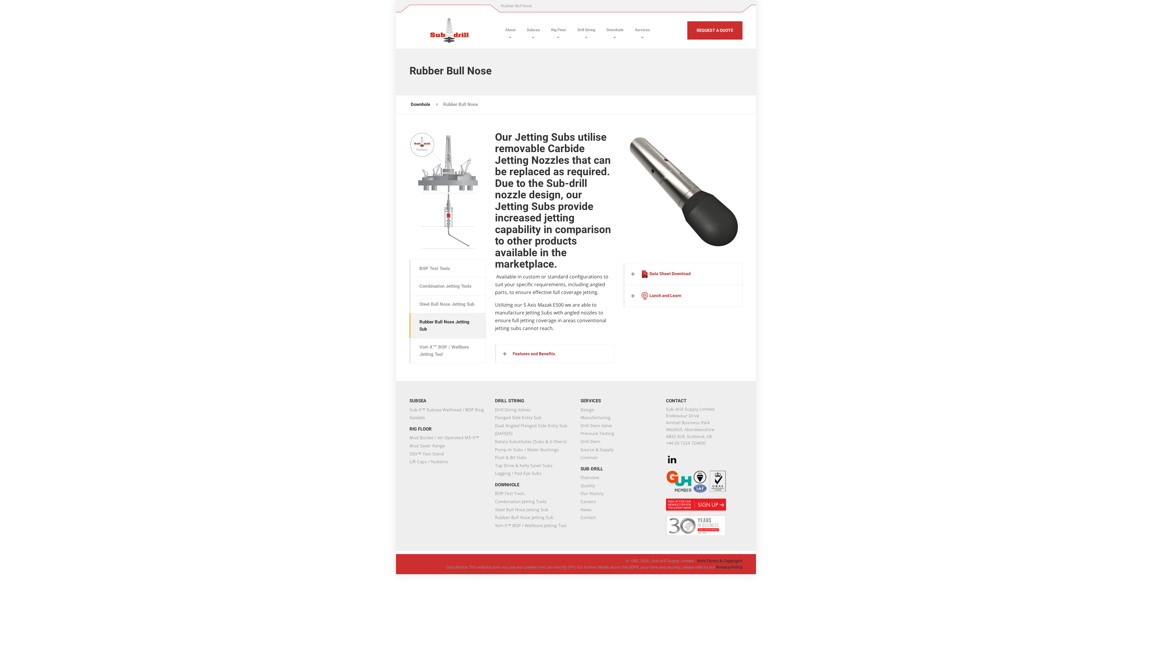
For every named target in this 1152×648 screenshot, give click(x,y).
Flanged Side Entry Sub (518, 417)
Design (587, 409)
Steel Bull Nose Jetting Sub (446, 304)
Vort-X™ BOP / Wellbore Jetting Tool (444, 350)
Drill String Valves (512, 409)
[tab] (555, 354)
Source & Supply (597, 449)
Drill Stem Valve (596, 425)
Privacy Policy (729, 567)
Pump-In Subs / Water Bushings (527, 449)
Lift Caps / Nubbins (429, 461)
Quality (587, 485)
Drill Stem (590, 441)
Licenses (589, 457)
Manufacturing (595, 417)
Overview (589, 477)
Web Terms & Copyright (719, 560)
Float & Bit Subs (510, 457)
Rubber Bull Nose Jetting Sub (444, 325)
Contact (588, 517)
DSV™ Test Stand (427, 454)
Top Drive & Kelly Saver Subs (524, 465)
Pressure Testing (597, 433)
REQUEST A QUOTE (715, 30)
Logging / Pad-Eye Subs (518, 473)
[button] (555, 354)
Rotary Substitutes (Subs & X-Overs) (530, 441)
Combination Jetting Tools (445, 286)
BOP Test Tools (434, 268)
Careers (588, 501)
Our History (592, 493)
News (586, 509)
